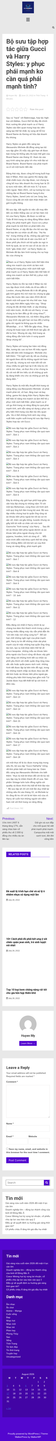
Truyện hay (11, 1353)
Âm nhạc (10, 1304)
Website (32, 1136)
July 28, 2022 (14, 900)
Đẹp (8, 1317)
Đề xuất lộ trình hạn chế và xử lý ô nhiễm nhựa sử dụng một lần (25, 893)
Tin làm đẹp (12, 1347)
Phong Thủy (12, 1333)
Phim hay (10, 1330)
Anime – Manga (14, 1311)
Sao (8, 1337)
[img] (28, 20)
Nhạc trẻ (10, 1327)
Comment (12, 1081)
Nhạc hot (10, 1320)
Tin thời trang (12, 1350)
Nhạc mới (11, 1324)
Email (9, 1136)
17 (8, 1393)
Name (10, 1123)
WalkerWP (36, 1437)
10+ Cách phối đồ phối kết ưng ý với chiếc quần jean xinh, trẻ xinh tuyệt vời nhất (26, 942)
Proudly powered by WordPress (24, 1433)
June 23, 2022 (27, 95)
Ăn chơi (10, 1307)
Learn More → (28, 1043)
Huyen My (13, 95)
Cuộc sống (11, 1314)
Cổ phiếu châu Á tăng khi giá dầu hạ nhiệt (26, 1229)
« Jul (8, 1408)
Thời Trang (40, 95)
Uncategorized (13, 1356)
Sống (8, 1340)
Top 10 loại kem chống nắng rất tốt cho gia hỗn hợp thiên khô (26, 991)
